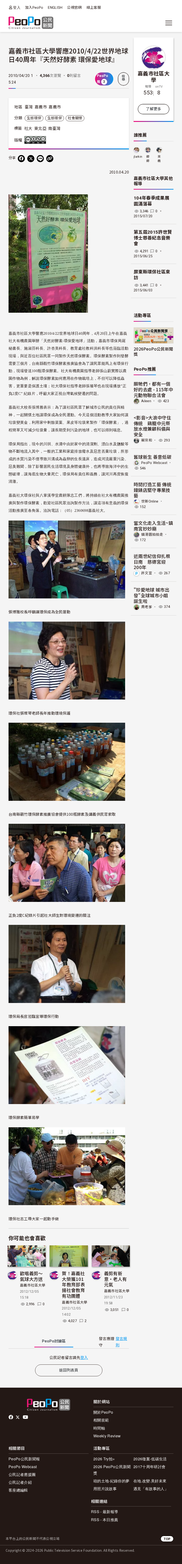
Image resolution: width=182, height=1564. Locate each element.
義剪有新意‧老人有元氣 (115, 1279)
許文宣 (146, 573)
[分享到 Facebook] (21, 158)
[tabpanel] (69, 1357)
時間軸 (99, 1428)
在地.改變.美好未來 (149, 1481)
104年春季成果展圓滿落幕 (151, 201)
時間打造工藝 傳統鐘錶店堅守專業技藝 (152, 490)
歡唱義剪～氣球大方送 (31, 1276)
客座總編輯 (18, 1490)
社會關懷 (75, 118)
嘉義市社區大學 (32, 1285)
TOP (167, 1539)
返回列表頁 (68, 1370)
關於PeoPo (103, 1412)
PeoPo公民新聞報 (24, 1459)
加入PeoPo (34, 7)
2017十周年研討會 (149, 1466)
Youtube (26, 1417)
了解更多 (153, 109)
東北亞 (40, 128)
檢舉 (123, 77)
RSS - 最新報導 (104, 1511)
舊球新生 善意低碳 (152, 457)
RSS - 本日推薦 (104, 1519)
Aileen (146, 401)
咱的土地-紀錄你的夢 (111, 1481)
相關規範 (101, 1420)
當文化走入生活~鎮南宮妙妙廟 (153, 526)
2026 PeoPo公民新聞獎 (112, 1470)
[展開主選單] (168, 23)
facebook (11, 1417)
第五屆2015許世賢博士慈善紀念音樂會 (153, 237)
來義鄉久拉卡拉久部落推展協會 (159, 159)
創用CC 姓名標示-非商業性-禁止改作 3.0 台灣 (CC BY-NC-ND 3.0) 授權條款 (36, 140)
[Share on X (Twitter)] (30, 158)
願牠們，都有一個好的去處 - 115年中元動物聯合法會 (153, 389)
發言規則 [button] (121, 1342)
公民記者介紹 (20, 1482)
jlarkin (138, 156)
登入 (16, 7)
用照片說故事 (105, 1488)
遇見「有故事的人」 (150, 1488)
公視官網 (74, 7)
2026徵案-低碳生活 (150, 1459)
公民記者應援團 (22, 1474)
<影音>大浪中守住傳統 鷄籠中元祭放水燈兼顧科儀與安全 (152, 425)
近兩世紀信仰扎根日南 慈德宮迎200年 (152, 561)
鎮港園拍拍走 (152, 534)
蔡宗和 (146, 440)
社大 (28, 128)
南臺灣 (54, 128)
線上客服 (93, 7)
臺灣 (29, 107)
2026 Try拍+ (104, 1459)
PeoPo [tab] (54, 1341)
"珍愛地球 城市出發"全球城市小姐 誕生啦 (151, 595)
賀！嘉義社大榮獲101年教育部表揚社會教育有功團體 (73, 1284)
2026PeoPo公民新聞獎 (153, 351)
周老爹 (146, 607)
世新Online (150, 501)
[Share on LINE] (40, 158)
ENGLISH (55, 7)
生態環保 (34, 118)
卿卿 (147, 159)
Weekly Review (107, 1436)
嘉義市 (41, 107)
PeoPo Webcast (154, 463)
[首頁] (31, 23)
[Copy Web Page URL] (49, 158)
